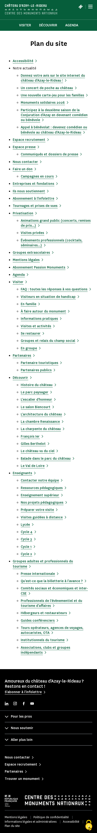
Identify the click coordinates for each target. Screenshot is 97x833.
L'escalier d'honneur (36, 399)
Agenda (71, 25)
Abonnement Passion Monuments (39, 267)
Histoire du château (37, 385)
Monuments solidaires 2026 (43, 102)
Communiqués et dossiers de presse (49, 154)
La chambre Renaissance (40, 421)
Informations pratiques (39, 318)
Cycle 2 (26, 554)
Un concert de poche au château (47, 88)
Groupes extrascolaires (31, 252)
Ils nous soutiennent (29, 191)
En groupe (29, 348)
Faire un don (22, 169)
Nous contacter (25, 162)
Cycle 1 (26, 547)
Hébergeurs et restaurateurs (44, 613)
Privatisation (23, 213)
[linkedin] (6, 704)
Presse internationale (38, 574)
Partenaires (22, 355)
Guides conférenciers (38, 620)
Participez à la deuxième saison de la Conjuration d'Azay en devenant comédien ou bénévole (54, 115)
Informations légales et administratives (31, 822)
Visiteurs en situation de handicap (48, 297)
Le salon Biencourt (35, 407)
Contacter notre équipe (40, 480)
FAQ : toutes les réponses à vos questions (54, 289)
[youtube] (32, 704)
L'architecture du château (41, 414)
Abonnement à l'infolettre (33, 198)
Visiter (18, 282)
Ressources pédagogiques (42, 488)
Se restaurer (30, 333)
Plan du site (12, 826)
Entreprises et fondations (33, 184)
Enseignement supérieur (40, 495)
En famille (28, 304)
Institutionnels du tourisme (43, 640)
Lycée (25, 524)
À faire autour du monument (43, 311)
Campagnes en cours (37, 176)
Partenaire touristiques (39, 363)
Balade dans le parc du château (46, 458)
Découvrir (48, 25)
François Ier (30, 436)
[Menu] (90, 6)
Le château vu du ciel (37, 451)
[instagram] (15, 704)
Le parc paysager (34, 392)
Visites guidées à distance (42, 517)
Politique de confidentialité (51, 817)
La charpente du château (41, 429)
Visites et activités (36, 326)
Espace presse (24, 147)
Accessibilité (23, 61)
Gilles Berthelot (33, 444)
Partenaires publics (36, 370)
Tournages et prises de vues (35, 206)
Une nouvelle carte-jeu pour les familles (52, 95)
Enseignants (22, 473)
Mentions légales (26, 260)
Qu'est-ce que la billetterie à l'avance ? (52, 581)
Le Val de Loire (32, 466)
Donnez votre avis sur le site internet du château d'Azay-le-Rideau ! (53, 78)
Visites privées (32, 233)
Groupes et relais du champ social (48, 341)
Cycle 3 (26, 539)
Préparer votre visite (37, 510)
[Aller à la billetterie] (80, 6)
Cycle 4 (26, 532)
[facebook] (23, 704)
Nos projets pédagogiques (42, 502)
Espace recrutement (29, 140)
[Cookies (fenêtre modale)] (89, 825)
